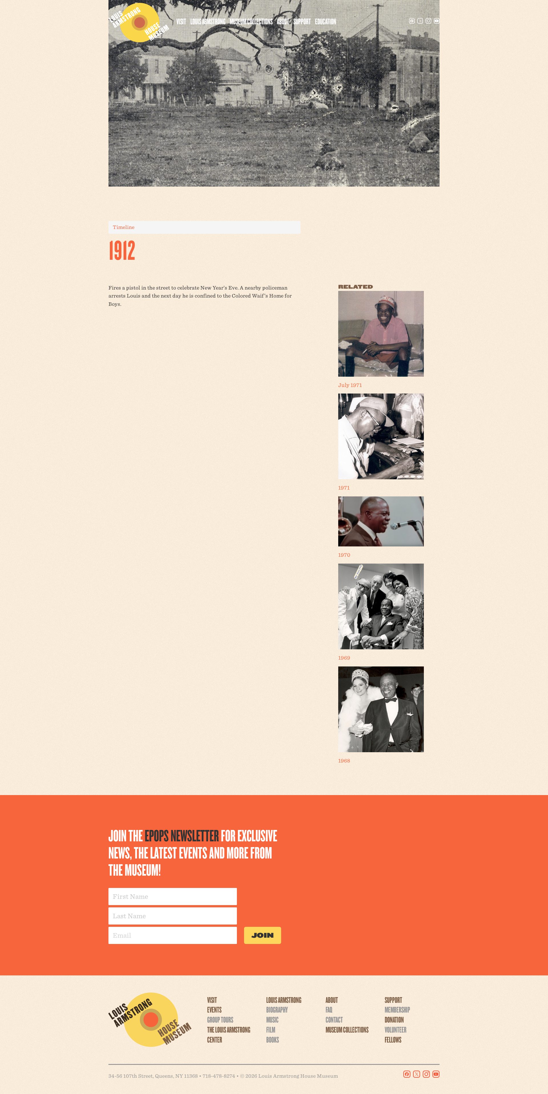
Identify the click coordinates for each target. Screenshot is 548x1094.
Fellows (393, 1039)
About (283, 21)
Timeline (123, 227)
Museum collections (251, 21)
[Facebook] (412, 21)
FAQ (329, 1009)
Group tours (220, 1019)
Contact (334, 1019)
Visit (181, 21)
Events (214, 1009)
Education (325, 21)
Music (272, 1019)
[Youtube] (437, 21)
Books (272, 1039)
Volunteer (395, 1029)
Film (270, 1029)
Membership (397, 1009)
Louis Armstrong (207, 21)
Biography (277, 1009)
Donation (394, 1019)
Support (302, 21)
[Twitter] (420, 21)
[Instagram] (428, 21)
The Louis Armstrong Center (228, 1034)
